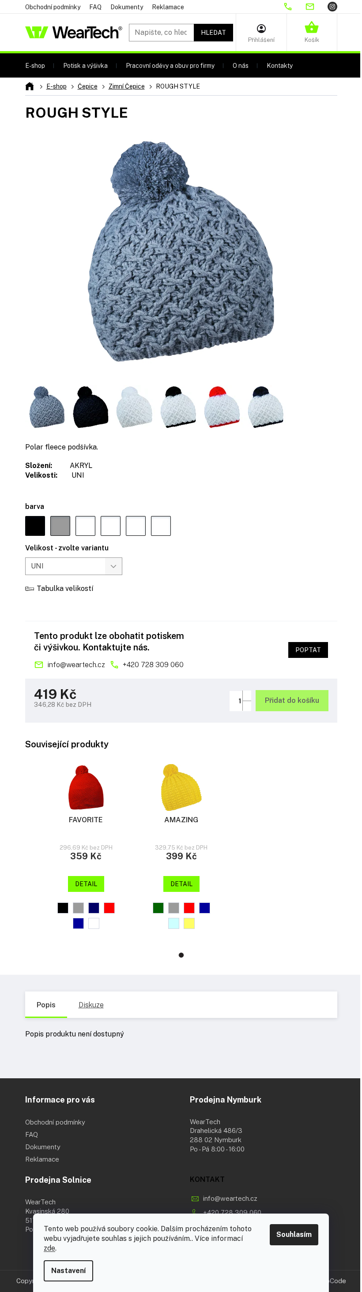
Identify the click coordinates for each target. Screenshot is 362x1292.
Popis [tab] (46, 1005)
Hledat (213, 32)
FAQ (95, 7)
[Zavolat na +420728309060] (294, 6)
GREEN (158, 907)
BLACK (62, 907)
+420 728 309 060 (153, 665)
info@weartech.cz (76, 665)
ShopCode (330, 1281)
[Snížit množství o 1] (246, 706)
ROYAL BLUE (78, 923)
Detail (86, 883)
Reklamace (168, 7)
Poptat (308, 649)
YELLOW (189, 923)
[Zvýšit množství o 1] (246, 696)
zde (49, 1248)
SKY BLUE (173, 923)
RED (109, 907)
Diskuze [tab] (91, 1005)
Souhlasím (294, 1234)
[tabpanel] (86, 847)
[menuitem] (35, 65)
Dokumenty (126, 7)
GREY (78, 907)
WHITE (93, 923)
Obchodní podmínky (52, 7)
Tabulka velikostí (65, 588)
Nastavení (68, 1270)
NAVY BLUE (93, 907)
